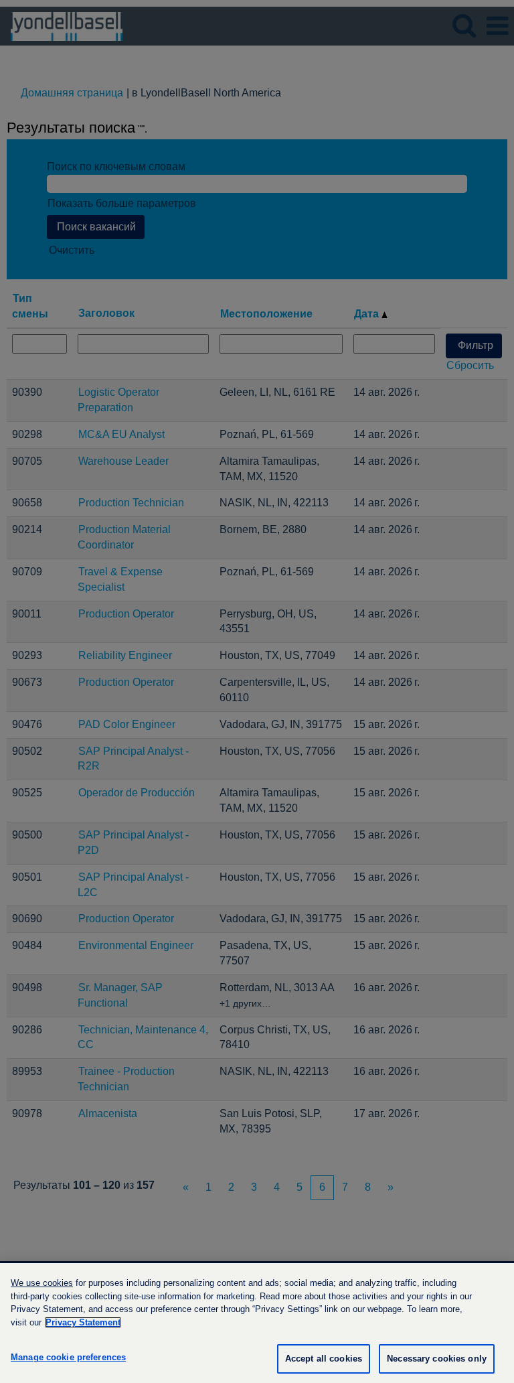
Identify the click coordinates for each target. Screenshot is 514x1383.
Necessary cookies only (437, 1359)
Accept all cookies (323, 1359)
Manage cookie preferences (68, 1357)
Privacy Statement (83, 1322)
